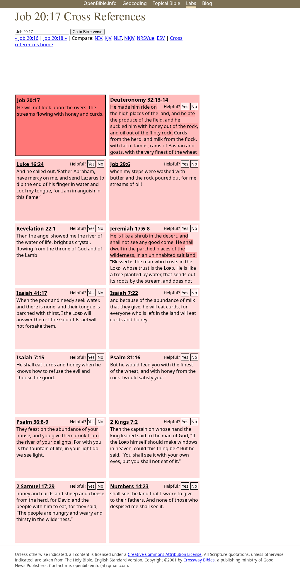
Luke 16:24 (30, 164)
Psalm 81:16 (125, 357)
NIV (98, 38)
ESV (161, 38)
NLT (118, 38)
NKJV (129, 38)
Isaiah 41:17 (31, 292)
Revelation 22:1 (36, 228)
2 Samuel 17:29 (35, 486)
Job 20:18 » (55, 38)
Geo (134, 3)
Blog (207, 3)
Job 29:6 (120, 164)
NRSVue (145, 38)
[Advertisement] (241, 54)
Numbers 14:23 (129, 486)
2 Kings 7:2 (124, 421)
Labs (191, 3)
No (194, 106)
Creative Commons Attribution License (165, 554)
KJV (108, 38)
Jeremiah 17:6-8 (130, 228)
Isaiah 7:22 (124, 292)
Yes (185, 106)
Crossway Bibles (199, 560)
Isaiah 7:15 (30, 357)
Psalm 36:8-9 (32, 421)
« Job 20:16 (26, 38)
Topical (166, 3)
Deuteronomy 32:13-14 (139, 99)
